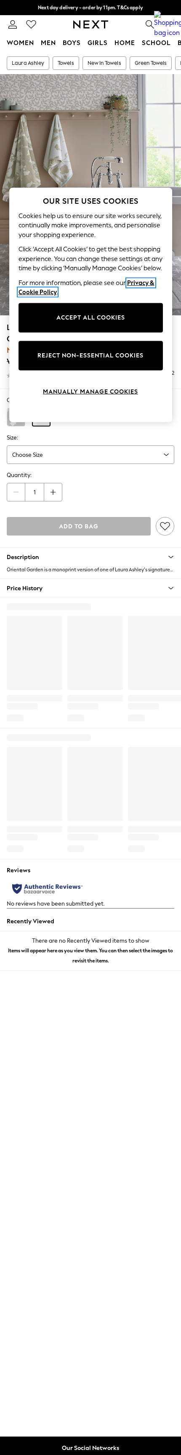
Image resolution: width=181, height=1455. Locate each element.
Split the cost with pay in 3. (90, 9)
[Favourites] (31, 24)
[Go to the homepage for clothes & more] (90, 24)
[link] (12, 24)
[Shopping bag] (168, 24)
